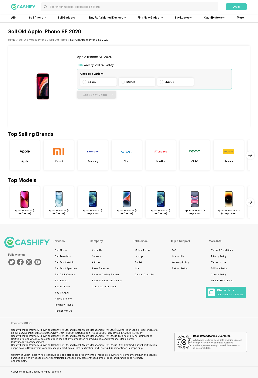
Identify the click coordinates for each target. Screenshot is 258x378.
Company (96, 241)
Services (59, 241)
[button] (236, 6)
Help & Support (180, 241)
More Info (215, 241)
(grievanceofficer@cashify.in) (27, 342)
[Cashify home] (26, 6)
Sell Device (140, 241)
